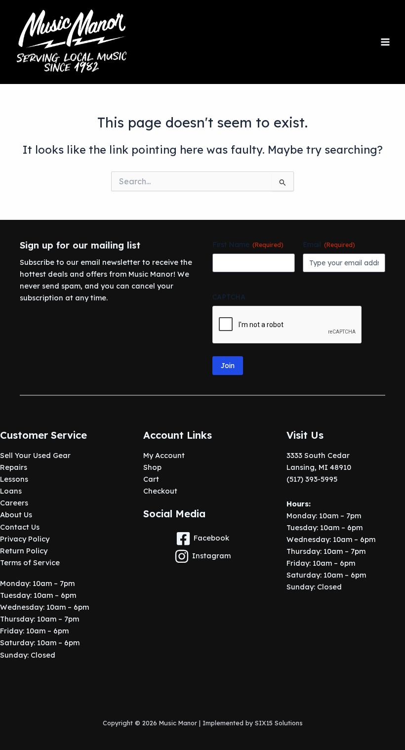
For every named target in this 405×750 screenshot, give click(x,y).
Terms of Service (30, 562)
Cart (151, 479)
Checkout (160, 491)
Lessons (14, 479)
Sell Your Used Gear (35, 455)
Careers (14, 502)
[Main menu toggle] (385, 42)
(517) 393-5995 (311, 479)
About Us (16, 514)
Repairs (13, 467)
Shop (152, 467)
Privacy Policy (24, 538)
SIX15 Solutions (279, 723)
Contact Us (20, 527)
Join (228, 365)
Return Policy (23, 550)
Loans (11, 491)
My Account (164, 455)
